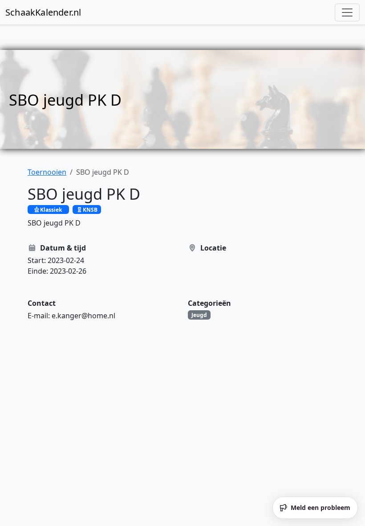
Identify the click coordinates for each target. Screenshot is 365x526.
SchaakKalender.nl (43, 12)
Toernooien (47, 172)
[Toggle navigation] (347, 12)
